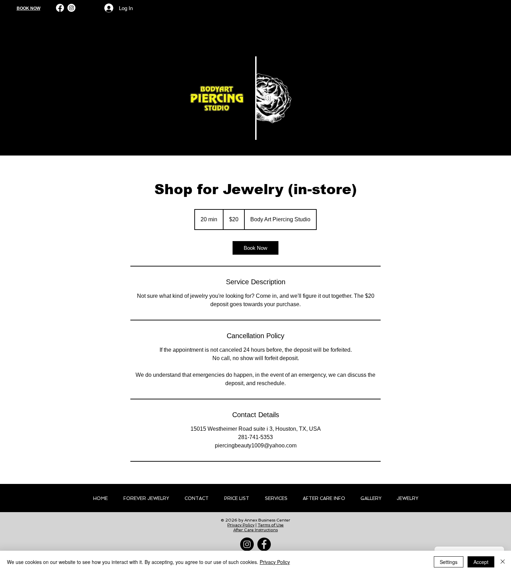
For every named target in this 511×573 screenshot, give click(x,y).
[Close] (502, 561)
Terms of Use (271, 525)
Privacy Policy (240, 525)
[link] (255, 248)
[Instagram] (71, 8)
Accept (480, 561)
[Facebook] (60, 8)
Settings (448, 561)
